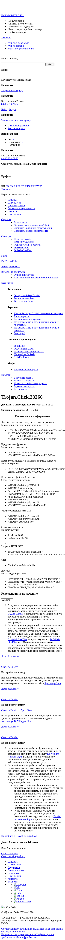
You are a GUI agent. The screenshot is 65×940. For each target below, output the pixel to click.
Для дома (13, 199)
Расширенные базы (24, 298)
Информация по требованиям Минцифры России (27, 936)
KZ (29, 186)
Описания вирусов (24, 274)
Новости (12, 211)
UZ (33, 186)
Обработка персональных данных (19, 928)
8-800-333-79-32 (9, 104)
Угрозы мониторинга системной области (36, 277)
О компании (14, 214)
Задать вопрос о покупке (21, 48)
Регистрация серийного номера (25, 29)
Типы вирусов (22, 316)
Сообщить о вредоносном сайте (31, 230)
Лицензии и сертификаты (21, 208)
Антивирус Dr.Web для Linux (17, 721)
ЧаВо (4, 109)
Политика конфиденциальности (18, 934)
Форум (12, 109)
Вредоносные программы (27, 319)
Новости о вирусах (24, 380)
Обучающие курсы (24, 348)
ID (40, 186)
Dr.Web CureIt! (21, 247)
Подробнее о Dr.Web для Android (19, 836)
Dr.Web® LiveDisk (17, 639)
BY (37, 186)
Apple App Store (52, 683)
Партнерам (13, 873)
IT (22, 186)
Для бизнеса (14, 202)
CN (8, 186)
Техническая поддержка (21, 26)
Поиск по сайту (9, 58)
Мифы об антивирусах (26, 369)
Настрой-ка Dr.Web (24, 354)
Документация (16, 20)
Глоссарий (19, 333)
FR (19, 186)
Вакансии (13, 881)
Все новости (20, 389)
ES (16, 186)
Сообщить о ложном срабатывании (33, 228)
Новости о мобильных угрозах (30, 383)
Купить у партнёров (18, 43)
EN (12, 186)
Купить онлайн (16, 45)
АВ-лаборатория (16, 205)
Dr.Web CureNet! (23, 250)
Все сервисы (20, 222)
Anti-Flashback (21, 357)
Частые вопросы (16, 128)
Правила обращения (18, 125)
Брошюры (19, 345)
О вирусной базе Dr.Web (27, 295)
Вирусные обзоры (23, 377)
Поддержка (14, 867)
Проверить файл (23, 239)
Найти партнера (17, 32)
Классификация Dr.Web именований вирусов (38, 313)
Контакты (13, 878)
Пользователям (16, 870)
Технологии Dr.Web (24, 301)
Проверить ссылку (24, 241)
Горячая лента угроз (24, 386)
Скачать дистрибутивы (21, 23)
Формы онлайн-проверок (27, 244)
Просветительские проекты (29, 351)
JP (25, 186)
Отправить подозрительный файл (32, 225)
